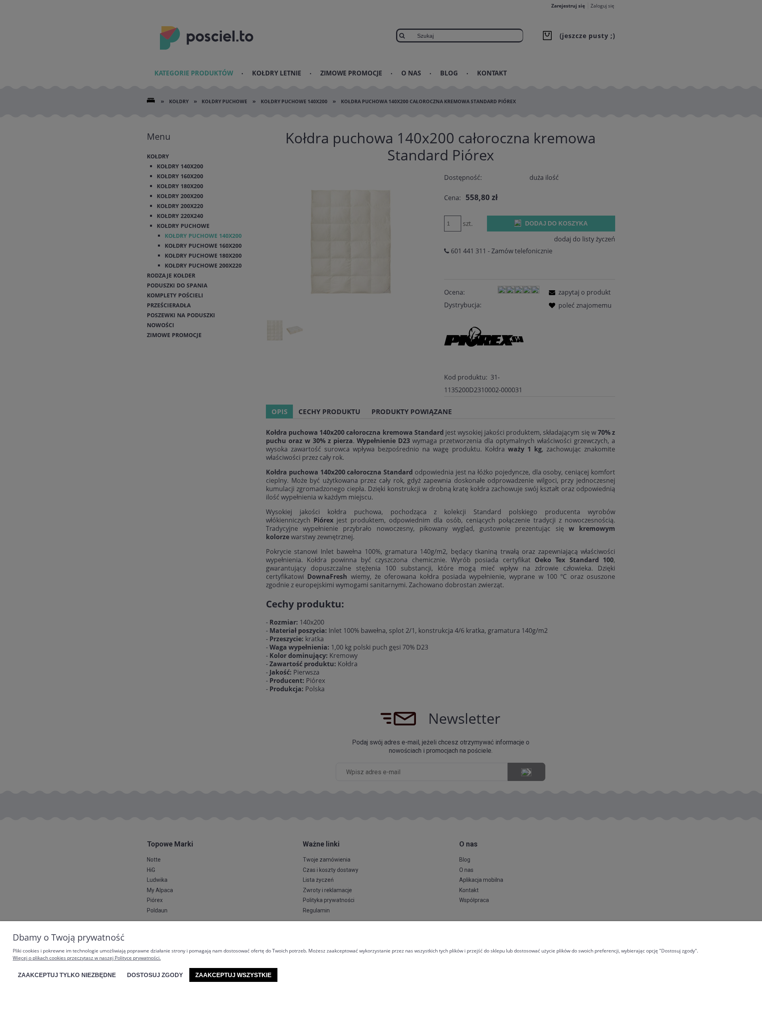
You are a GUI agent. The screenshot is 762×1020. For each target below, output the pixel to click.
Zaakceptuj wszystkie (233, 975)
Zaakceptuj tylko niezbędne (67, 975)
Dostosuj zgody (155, 975)
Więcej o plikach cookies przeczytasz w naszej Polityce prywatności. (87, 957)
